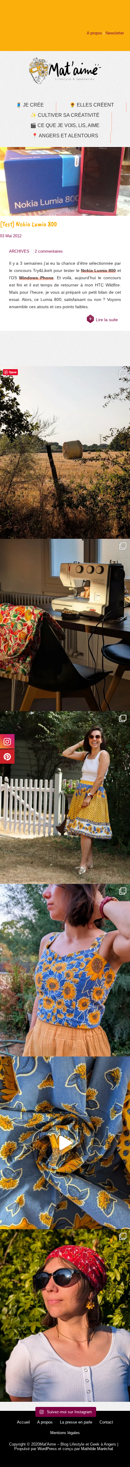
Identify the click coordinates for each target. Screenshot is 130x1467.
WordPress (47, 1448)
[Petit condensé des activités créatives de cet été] (65, 625)
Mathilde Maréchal (97, 1448)
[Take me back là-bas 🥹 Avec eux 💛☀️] (65, 452)
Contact (106, 1422)
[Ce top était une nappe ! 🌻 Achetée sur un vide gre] (65, 970)
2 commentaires (49, 251)
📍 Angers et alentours (65, 135)
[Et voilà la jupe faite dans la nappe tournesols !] (65, 797)
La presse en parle (76, 1422)
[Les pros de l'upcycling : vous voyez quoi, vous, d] (65, 1142)
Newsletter (115, 33)
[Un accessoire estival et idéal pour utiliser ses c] (65, 1315)
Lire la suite (107, 319)
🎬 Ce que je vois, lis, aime (64, 125)
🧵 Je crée (30, 104)
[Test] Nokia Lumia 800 (28, 224)
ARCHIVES (19, 251)
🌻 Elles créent (92, 104)
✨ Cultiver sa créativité (65, 115)
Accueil (23, 1422)
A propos (94, 33)
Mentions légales (65, 1432)
